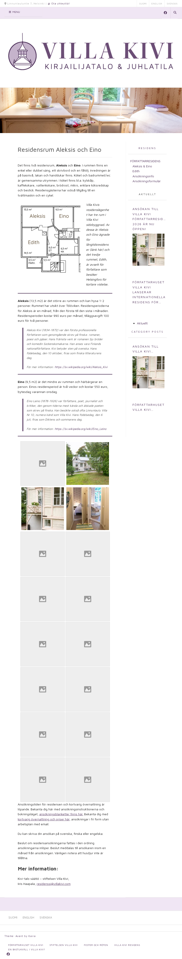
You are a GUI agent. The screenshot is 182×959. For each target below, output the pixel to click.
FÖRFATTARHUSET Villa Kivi (25, 945)
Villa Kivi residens (127, 945)
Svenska (172, 3)
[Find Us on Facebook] (165, 13)
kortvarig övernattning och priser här (43, 819)
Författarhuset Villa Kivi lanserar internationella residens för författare (149, 292)
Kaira (32, 936)
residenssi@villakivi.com (54, 884)
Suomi (143, 3)
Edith (136, 171)
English (156, 3)
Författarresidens (145, 161)
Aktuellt (147, 194)
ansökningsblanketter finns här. (61, 814)
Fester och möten (96, 945)
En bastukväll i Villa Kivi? (26, 949)
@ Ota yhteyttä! (59, 3)
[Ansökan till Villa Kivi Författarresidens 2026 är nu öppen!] (148, 250)
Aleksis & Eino (142, 166)
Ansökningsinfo (143, 176)
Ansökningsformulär (147, 181)
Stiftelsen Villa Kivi (63, 945)
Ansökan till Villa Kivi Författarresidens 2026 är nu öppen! (150, 219)
